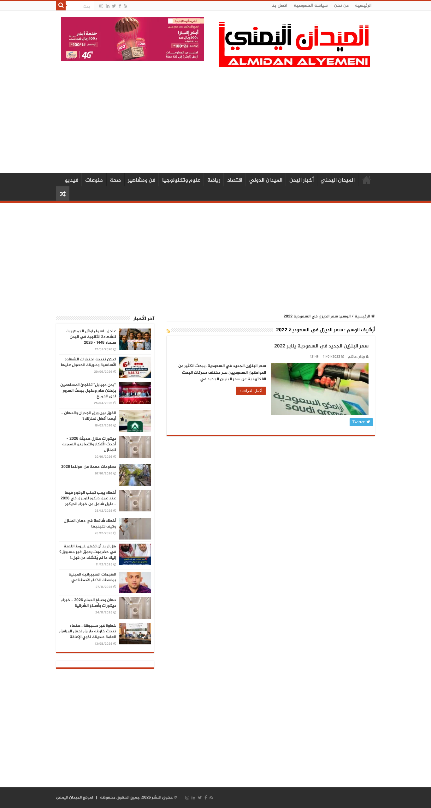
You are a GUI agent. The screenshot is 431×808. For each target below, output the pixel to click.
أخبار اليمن (301, 180)
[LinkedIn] (107, 6)
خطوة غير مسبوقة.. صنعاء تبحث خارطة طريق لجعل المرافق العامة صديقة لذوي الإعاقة (87, 631)
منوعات (94, 180)
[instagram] (101, 6)
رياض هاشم (356, 357)
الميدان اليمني (338, 180)
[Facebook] (120, 6)
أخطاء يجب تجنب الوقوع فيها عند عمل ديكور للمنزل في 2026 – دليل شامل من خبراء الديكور (88, 498)
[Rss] (125, 6)
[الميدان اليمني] (294, 47)
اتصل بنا (279, 5)
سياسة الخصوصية (311, 5)
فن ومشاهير (141, 180)
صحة (115, 180)
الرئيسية (363, 5)
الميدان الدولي (265, 180)
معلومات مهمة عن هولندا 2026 (88, 466)
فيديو (71, 180)
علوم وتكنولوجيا (181, 180)
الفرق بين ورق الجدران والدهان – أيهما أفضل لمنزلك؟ (88, 416)
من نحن (341, 5)
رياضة (213, 180)
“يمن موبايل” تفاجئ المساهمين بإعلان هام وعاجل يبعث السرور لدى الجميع (88, 391)
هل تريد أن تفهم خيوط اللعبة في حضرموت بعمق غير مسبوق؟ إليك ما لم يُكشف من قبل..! (87, 552)
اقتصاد (234, 180)
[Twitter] (114, 6)
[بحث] (61, 5)
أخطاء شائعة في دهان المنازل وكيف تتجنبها (90, 523)
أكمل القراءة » (250, 391)
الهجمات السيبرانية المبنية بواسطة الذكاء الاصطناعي (92, 577)
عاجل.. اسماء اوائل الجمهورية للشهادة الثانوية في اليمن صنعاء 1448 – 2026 (91, 337)
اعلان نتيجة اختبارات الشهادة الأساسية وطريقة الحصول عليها (88, 362)
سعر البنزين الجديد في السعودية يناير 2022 (321, 346)
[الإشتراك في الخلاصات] (168, 331)
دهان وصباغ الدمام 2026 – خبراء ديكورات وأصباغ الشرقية (88, 603)
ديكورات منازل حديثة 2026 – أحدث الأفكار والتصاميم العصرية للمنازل (89, 444)
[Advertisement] (215, 119)
